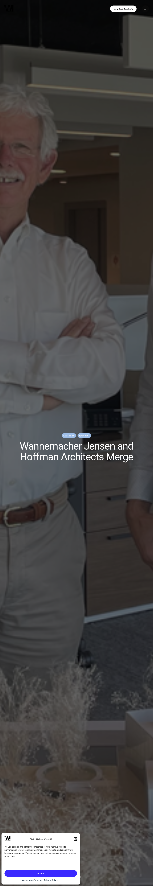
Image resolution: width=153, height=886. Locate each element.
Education (68, 435)
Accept (40, 873)
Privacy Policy (51, 880)
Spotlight (84, 435)
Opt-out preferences (32, 880)
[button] (75, 838)
